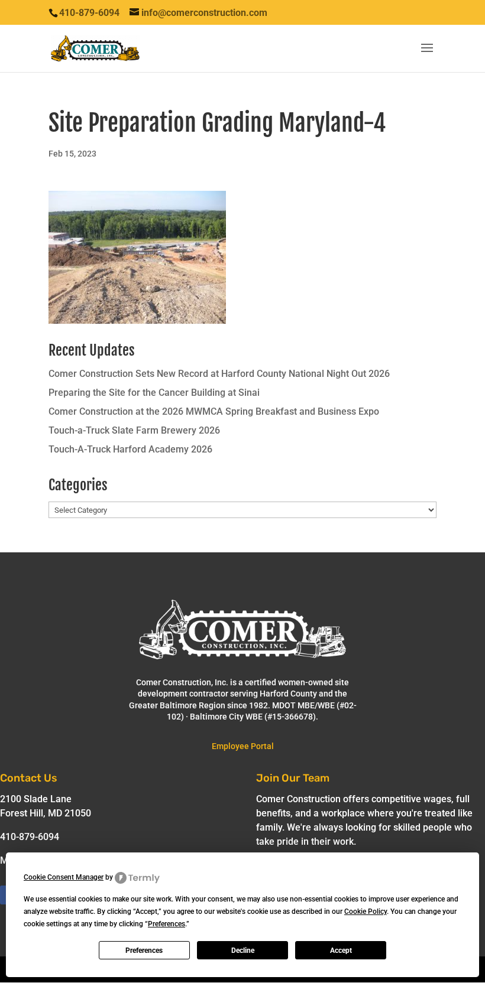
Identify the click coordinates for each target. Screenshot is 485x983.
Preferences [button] (166, 924)
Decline (242, 950)
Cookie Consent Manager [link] (64, 877)
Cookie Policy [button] (365, 911)
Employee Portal (243, 746)
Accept (341, 950)
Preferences (144, 950)
